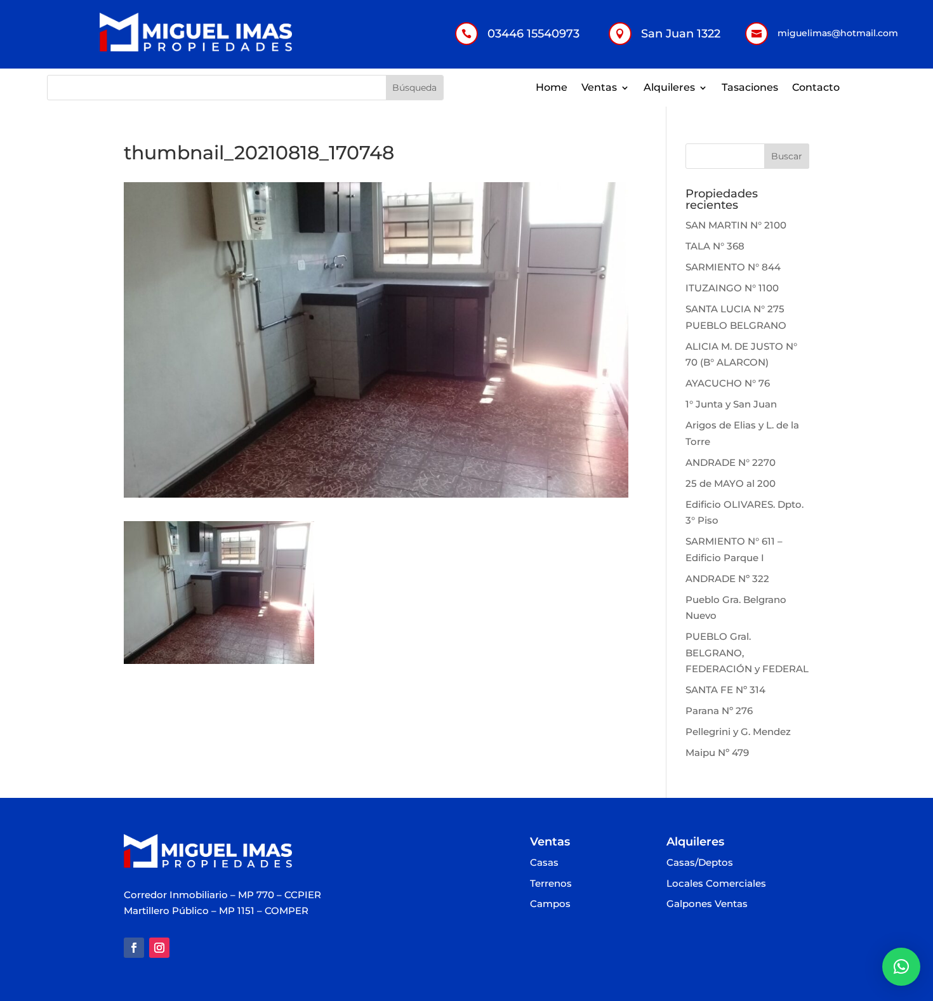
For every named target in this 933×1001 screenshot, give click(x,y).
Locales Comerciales (716, 883)
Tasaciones (750, 88)
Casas (544, 863)
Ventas (599, 88)
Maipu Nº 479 (717, 752)
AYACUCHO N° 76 (727, 383)
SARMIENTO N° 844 (733, 267)
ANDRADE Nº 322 (727, 579)
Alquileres (669, 88)
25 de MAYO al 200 (730, 483)
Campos (550, 904)
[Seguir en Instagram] (159, 948)
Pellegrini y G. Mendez (738, 732)
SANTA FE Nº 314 (725, 690)
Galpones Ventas (707, 904)
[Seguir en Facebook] (134, 948)
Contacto (816, 88)
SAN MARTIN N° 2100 (735, 225)
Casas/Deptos (699, 863)
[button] (901, 967)
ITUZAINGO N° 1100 (732, 288)
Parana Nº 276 (719, 711)
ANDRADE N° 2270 (730, 462)
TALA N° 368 (714, 246)
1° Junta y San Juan (731, 404)
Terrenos (551, 883)
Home (551, 88)
